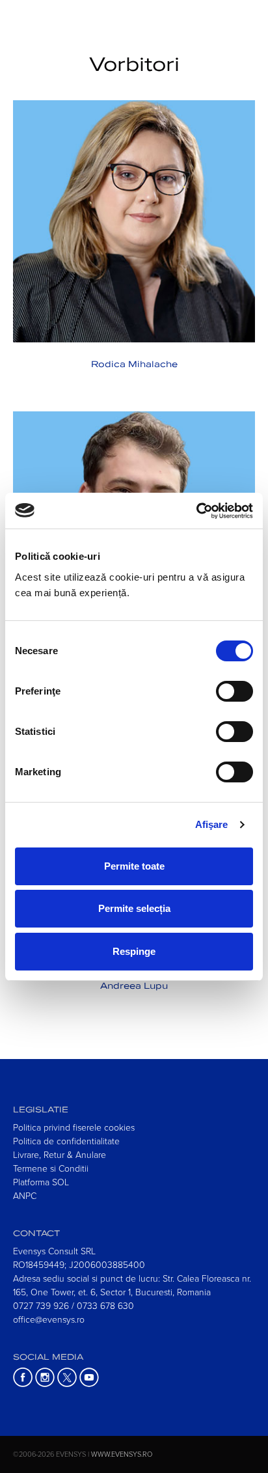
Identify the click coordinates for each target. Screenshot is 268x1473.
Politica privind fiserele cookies (74, 1127)
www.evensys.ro (121, 1454)
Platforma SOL (41, 1182)
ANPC (24, 1195)
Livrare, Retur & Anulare (59, 1154)
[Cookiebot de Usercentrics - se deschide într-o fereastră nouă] (196, 510)
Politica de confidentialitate (66, 1141)
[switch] (234, 691)
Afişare (211, 824)
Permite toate (134, 866)
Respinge (134, 951)
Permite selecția (134, 908)
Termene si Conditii (50, 1168)
